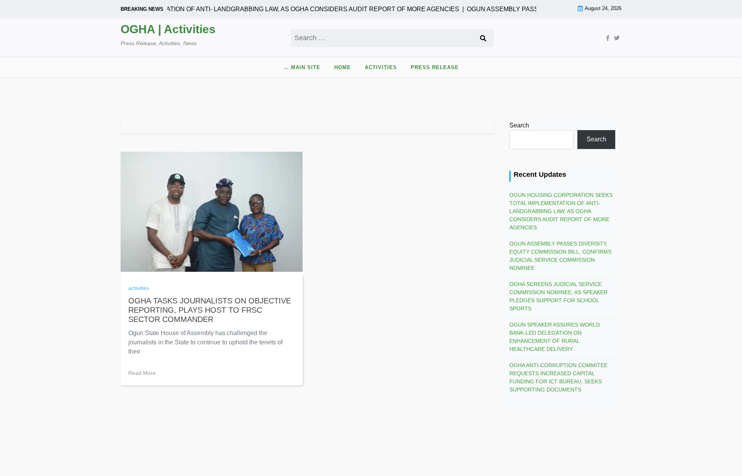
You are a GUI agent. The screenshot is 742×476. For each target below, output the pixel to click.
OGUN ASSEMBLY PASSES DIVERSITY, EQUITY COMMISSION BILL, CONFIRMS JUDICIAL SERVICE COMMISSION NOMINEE (560, 256)
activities (138, 288)
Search (519, 125)
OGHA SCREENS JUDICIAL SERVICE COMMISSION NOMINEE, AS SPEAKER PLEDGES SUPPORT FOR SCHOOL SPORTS (558, 296)
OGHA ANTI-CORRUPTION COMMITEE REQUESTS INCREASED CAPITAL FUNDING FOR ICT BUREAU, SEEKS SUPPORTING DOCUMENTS (558, 377)
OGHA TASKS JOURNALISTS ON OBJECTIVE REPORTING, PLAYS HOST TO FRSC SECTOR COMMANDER (209, 310)
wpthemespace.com (451, 465)
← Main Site (302, 67)
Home (342, 67)
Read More (142, 373)
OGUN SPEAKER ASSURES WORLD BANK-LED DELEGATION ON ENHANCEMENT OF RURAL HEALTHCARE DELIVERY (554, 337)
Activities (381, 67)
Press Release (435, 67)
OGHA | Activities (168, 29)
